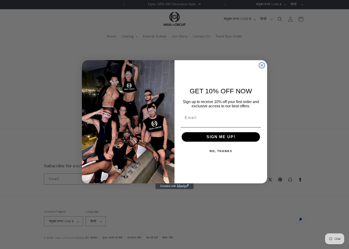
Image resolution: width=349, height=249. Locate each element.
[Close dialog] (262, 65)
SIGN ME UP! (221, 137)
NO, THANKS (221, 151)
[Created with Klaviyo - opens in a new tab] (174, 186)
